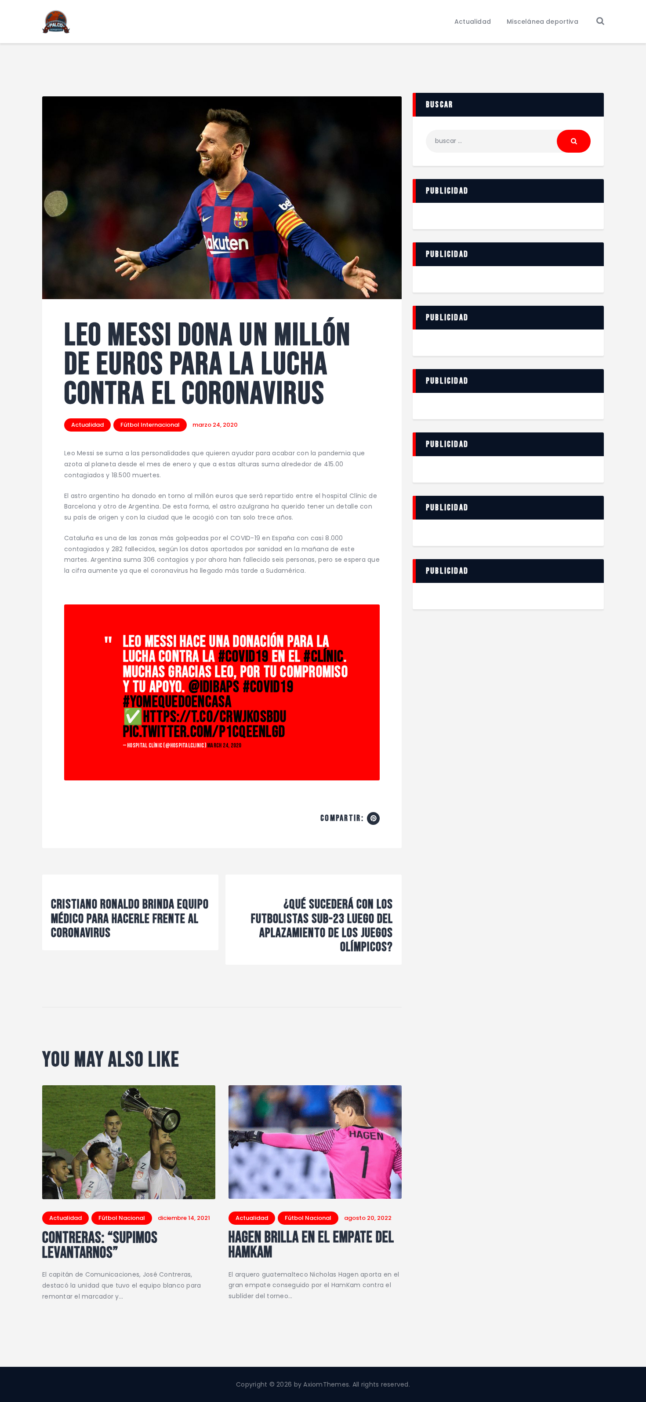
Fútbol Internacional (150, 425)
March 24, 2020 (224, 745)
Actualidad (87, 425)
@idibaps (214, 687)
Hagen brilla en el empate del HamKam (311, 1245)
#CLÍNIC (324, 657)
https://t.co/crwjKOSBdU (215, 717)
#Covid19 (243, 657)
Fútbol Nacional (121, 1218)
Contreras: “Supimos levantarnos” (100, 1246)
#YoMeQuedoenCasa (177, 702)
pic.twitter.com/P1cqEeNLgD (204, 732)
